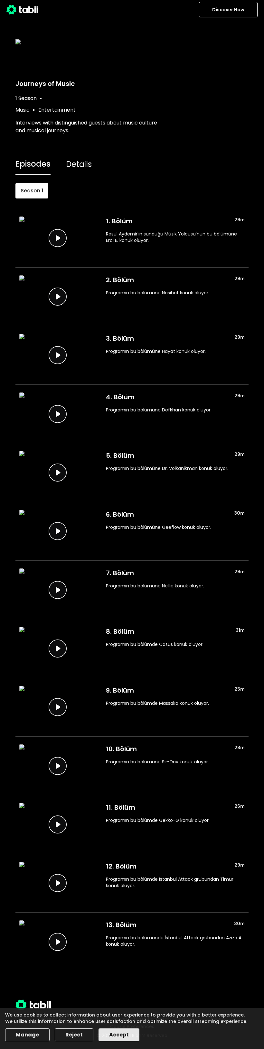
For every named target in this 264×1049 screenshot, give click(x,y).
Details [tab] (79, 164)
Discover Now (228, 9)
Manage (27, 1034)
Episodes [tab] (33, 164)
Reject (74, 1034)
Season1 (32, 190)
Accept (119, 1034)
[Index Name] (57, 237)
